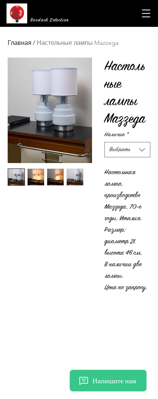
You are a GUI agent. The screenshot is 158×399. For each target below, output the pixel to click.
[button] (146, 13)
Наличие (116, 134)
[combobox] (127, 149)
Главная (19, 42)
